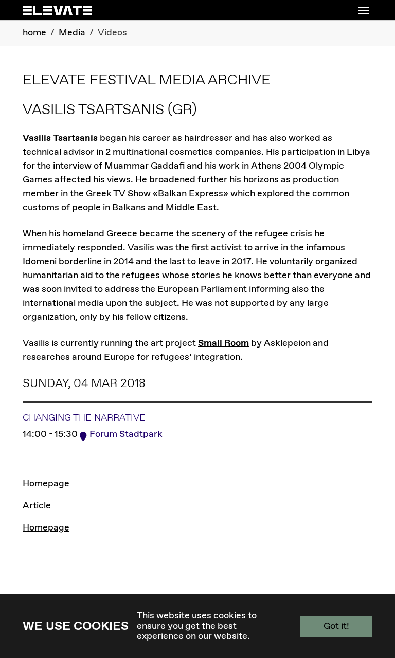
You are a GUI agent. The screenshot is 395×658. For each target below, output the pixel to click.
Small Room (223, 343)
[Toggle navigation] (363, 10)
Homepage (46, 484)
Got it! (336, 626)
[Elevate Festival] (57, 10)
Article (37, 506)
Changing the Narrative (84, 418)
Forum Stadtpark (126, 434)
